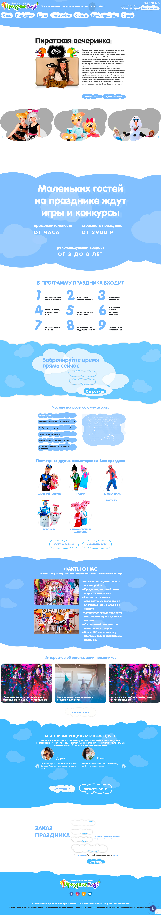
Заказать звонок (150, 7)
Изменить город (131, 7)
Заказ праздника (104, 15)
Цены (42, 15)
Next (159, 135)
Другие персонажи (114, 96)
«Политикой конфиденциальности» (99, 854)
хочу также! (62, 789)
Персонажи (24, 15)
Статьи (128, 15)
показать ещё (64, 544)
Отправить (95, 391)
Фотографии (61, 15)
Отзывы (81, 15)
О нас (7, 15)
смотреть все (80, 712)
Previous (37, 764)
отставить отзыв (95, 789)
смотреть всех (97, 544)
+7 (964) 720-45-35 (151, 3)
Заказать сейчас (92, 96)
